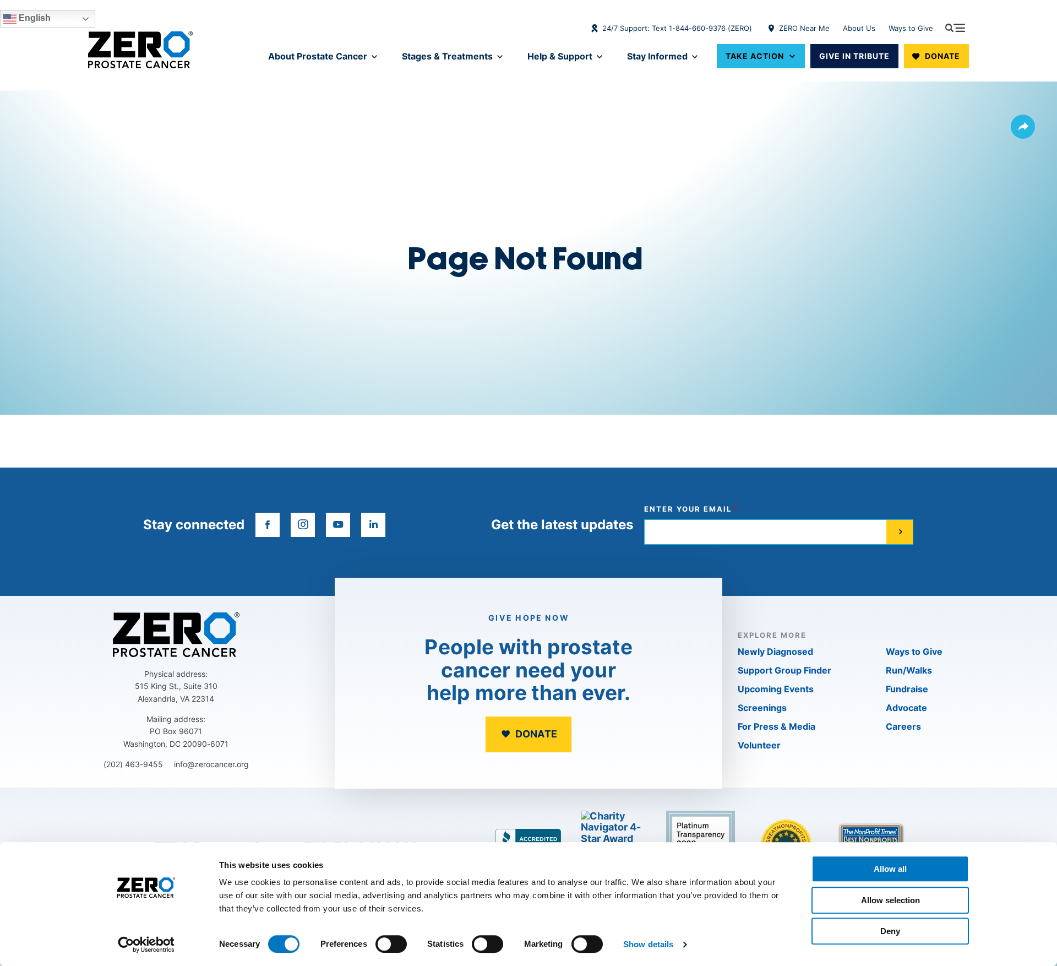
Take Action (755, 56)
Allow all (890, 868)
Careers (903, 726)
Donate (942, 56)
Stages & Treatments (447, 56)
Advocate (906, 707)
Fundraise (907, 688)
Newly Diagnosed (775, 651)
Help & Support (559, 56)
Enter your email (688, 509)
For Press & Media (776, 726)
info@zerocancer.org (211, 764)
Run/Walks (909, 670)
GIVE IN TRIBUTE (854, 56)
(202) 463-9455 (133, 764)
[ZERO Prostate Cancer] (140, 49)
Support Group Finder (784, 670)
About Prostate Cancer (317, 56)
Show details (648, 944)
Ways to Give (911, 28)
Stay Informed (657, 56)
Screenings (762, 707)
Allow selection (890, 900)
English (34, 18)
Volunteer (759, 745)
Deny (890, 931)
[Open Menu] (955, 27)
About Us (859, 28)
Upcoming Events (776, 688)
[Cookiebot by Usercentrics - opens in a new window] (146, 944)
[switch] (391, 944)
